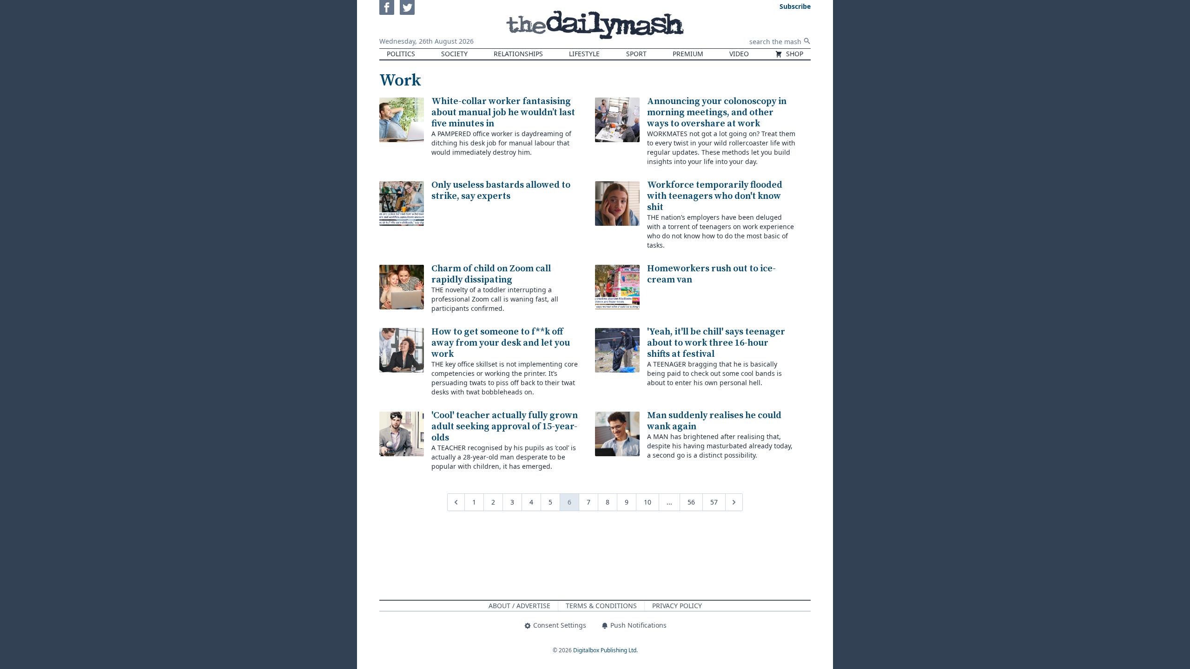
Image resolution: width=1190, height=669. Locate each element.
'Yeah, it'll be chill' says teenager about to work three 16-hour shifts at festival (716, 343)
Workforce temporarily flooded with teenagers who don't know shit (714, 196)
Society (454, 53)
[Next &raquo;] (734, 502)
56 (691, 502)
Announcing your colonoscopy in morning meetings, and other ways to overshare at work (717, 113)
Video (739, 53)
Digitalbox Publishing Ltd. (605, 650)
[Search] (807, 40)
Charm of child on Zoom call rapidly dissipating (491, 274)
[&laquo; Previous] (456, 502)
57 (714, 502)
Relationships (518, 53)
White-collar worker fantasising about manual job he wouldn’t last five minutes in (503, 113)
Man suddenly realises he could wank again (714, 421)
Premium (688, 53)
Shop (793, 53)
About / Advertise (519, 605)
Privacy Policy (677, 605)
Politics (401, 53)
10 (647, 502)
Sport (636, 53)
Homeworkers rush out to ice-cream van (711, 274)
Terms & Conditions (601, 605)
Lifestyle (584, 53)
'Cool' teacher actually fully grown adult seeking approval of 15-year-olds (504, 427)
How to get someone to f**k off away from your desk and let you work (500, 343)
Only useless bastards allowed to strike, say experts (500, 190)
